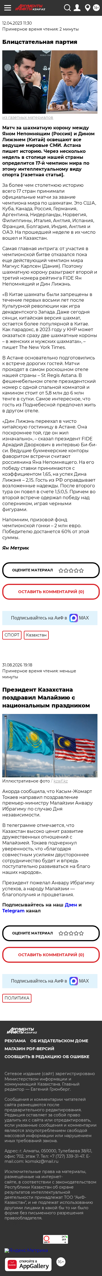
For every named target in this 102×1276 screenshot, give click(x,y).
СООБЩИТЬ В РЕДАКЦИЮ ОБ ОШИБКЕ (47, 1056)
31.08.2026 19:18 (17, 665)
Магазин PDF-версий (29, 1048)
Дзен (71, 905)
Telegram (13, 910)
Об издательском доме (59, 1040)
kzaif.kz (61, 781)
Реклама (15, 1040)
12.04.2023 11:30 (17, 23)
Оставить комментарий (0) (51, 591)
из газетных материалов (27, 117)
